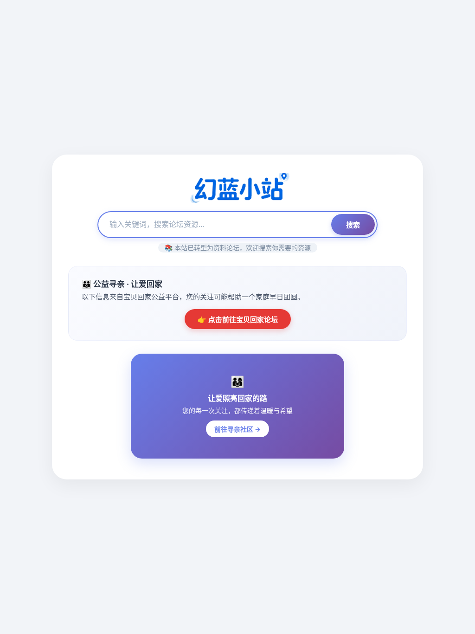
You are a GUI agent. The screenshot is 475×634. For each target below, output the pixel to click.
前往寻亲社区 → (237, 429)
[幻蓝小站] (237, 189)
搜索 (353, 225)
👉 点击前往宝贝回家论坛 (238, 319)
